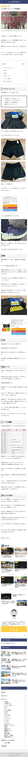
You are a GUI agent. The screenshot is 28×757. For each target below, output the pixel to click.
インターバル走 (15, 705)
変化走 (15, 726)
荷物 (5, 70)
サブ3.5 (15, 711)
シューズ (15, 716)
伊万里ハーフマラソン (15, 725)
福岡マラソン (15, 731)
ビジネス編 (15, 742)
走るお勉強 (15, 733)
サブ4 (15, 713)
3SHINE (15, 701)
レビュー (15, 721)
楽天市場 (6, 207)
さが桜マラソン (4, 6)
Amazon (6, 205)
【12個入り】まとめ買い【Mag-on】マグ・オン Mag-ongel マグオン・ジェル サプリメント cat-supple (18, 322)
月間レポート (15, 728)
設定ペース (7, 75)
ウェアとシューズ (8, 67)
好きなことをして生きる (14, 740)
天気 (5, 73)
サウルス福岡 (15, 710)
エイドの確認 (7, 78)
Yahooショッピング (8, 210)
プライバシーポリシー (10, 753)
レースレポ (15, 723)
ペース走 (15, 720)
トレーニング (15, 718)
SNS (14, 692)
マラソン (14, 699)
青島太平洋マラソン (15, 736)
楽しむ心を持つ (8, 81)
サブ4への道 (15, 715)
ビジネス (14, 695)
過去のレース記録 (15, 735)
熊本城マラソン (15, 730)
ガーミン (15, 706)
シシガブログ (14, 2)
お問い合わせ (19, 753)
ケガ (15, 708)
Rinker (17, 326)
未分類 (14, 746)
